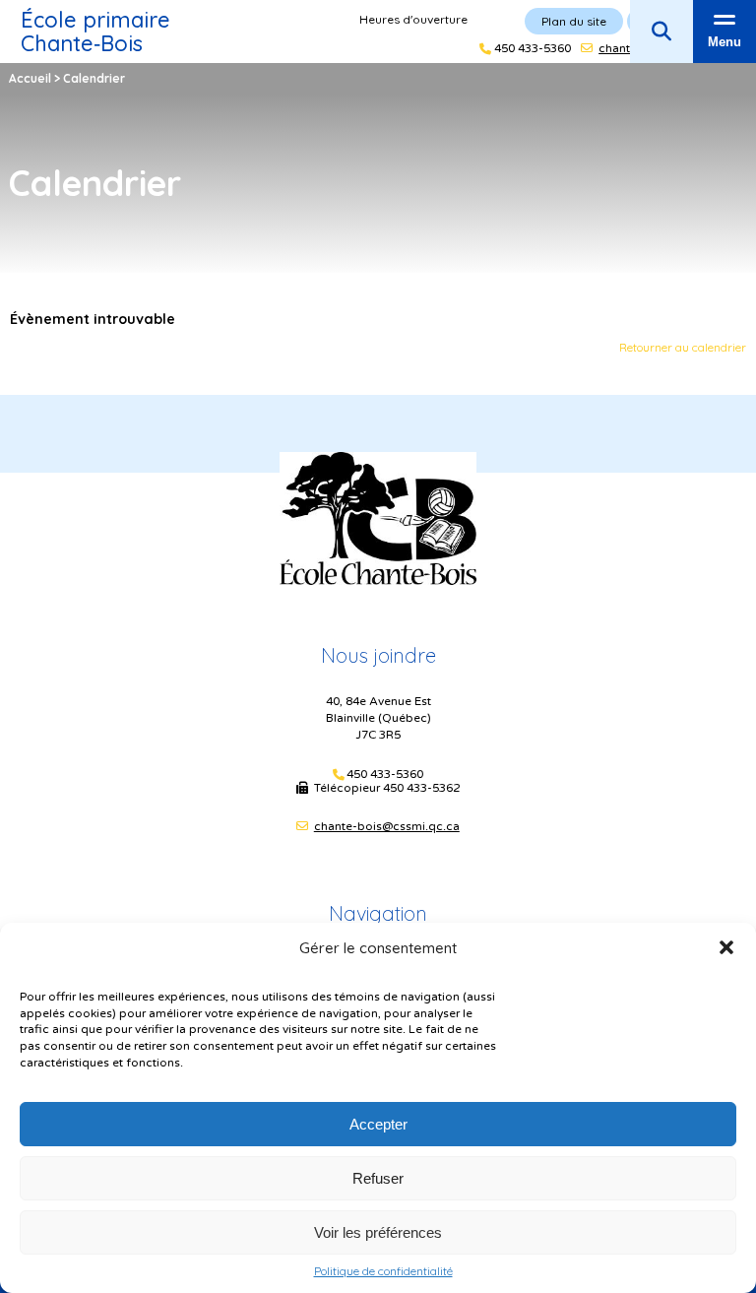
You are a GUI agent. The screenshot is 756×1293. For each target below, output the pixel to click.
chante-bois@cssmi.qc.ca (387, 826)
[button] (726, 947)
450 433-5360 (384, 774)
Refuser (378, 1178)
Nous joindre (378, 655)
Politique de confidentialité (383, 1271)
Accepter (378, 1124)
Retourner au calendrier (682, 347)
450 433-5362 (421, 788)
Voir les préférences (378, 1232)
